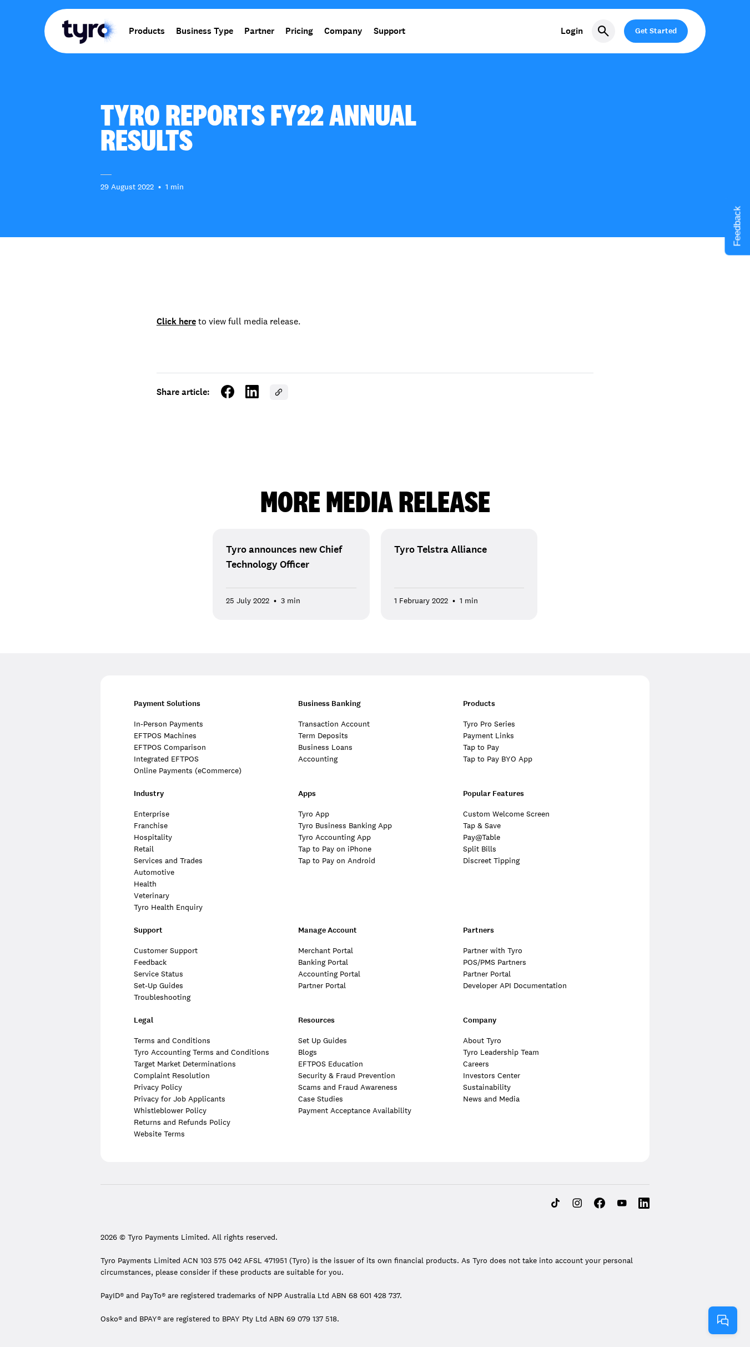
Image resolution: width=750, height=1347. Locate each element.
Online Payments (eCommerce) (187, 770)
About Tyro (482, 1040)
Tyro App (313, 814)
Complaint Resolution (172, 1075)
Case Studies (320, 1099)
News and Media (491, 1099)
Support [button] (389, 31)
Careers (476, 1064)
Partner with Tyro (492, 950)
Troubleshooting (162, 997)
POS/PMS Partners (494, 962)
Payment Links (488, 735)
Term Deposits (323, 735)
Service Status (158, 974)
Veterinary (151, 895)
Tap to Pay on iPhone (334, 849)
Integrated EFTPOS (166, 759)
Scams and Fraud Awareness (347, 1087)
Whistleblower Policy (170, 1110)
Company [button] (343, 31)
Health (145, 884)
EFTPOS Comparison (170, 747)
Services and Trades (168, 860)
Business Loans (325, 747)
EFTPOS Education (330, 1064)
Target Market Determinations (185, 1064)
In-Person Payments (168, 724)
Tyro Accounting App (334, 837)
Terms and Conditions (172, 1040)
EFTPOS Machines (165, 735)
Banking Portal (323, 962)
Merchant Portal (325, 950)
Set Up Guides (322, 1040)
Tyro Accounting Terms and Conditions (201, 1052)
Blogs (307, 1052)
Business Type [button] (204, 31)
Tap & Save (482, 825)
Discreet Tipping (491, 860)
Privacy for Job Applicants (179, 1099)
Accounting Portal (329, 974)
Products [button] (147, 31)
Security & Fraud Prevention (346, 1075)
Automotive (154, 872)
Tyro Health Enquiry (168, 907)
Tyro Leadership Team (501, 1052)
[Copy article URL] (279, 392)
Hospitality (153, 837)
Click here (176, 321)
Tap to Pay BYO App (497, 759)
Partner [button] (259, 31)
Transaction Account (334, 724)
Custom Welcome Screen (506, 814)
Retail (144, 849)
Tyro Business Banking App (345, 825)
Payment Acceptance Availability (354, 1110)
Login (572, 31)
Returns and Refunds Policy (182, 1122)
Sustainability (487, 1087)
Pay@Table (481, 837)
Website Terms (159, 1134)
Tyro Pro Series (489, 724)
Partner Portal (322, 985)
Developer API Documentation (515, 985)
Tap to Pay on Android (336, 860)
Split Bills (479, 849)
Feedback (150, 962)
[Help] (722, 1320)
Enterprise (151, 814)
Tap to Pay (481, 747)
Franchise (151, 825)
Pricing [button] (299, 31)
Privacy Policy (158, 1087)
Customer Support (166, 950)
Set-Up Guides (158, 985)
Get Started (656, 31)
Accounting (318, 759)
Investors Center (491, 1075)
